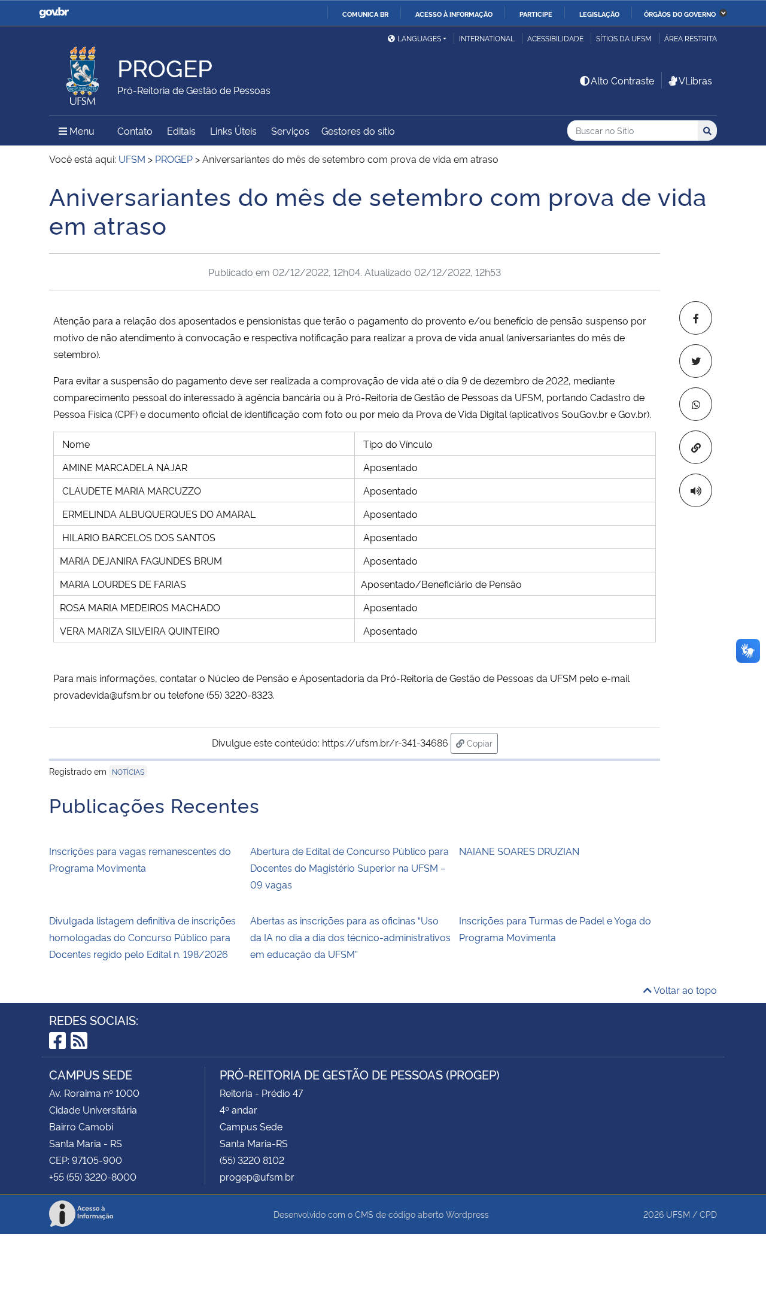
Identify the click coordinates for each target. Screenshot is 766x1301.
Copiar (481, 742)
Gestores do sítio (358, 130)
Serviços (290, 130)
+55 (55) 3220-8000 (92, 1176)
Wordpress (467, 1214)
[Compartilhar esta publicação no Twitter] (695, 361)
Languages (419, 38)
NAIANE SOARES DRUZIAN (519, 850)
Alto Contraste (622, 80)
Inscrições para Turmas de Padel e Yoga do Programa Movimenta (555, 929)
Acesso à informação (454, 14)
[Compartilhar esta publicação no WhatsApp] (695, 404)
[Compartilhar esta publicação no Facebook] (695, 318)
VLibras (695, 80)
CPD (708, 1214)
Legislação (599, 14)
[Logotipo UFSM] (83, 72)
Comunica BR (365, 14)
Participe (535, 14)
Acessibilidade (555, 38)
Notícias (128, 771)
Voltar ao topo (684, 989)
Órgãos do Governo (680, 14)
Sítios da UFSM (624, 38)
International (487, 38)
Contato (135, 130)
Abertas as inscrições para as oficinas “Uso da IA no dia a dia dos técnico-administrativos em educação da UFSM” (350, 937)
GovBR (54, 13)
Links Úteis (233, 130)
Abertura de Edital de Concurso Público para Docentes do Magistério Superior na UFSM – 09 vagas (349, 867)
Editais (181, 130)
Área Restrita (690, 38)
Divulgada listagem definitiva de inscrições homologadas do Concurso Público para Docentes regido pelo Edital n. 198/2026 (142, 937)
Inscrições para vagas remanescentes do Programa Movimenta (140, 859)
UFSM (678, 1214)
